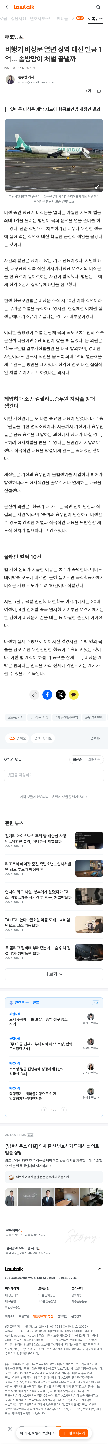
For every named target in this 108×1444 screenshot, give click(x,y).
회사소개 (10, 1316)
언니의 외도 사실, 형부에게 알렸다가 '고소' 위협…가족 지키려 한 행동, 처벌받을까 (38, 895)
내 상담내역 (11, 1295)
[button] (97, 187)
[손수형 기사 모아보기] (10, 80)
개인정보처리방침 (43, 1316)
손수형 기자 (26, 77)
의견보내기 (94, 738)
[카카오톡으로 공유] (74, 695)
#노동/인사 (15, 717)
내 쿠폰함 (10, 1301)
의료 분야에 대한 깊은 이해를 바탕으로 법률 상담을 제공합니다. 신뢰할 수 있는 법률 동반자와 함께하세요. (53, 1163)
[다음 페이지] (64, 1110)
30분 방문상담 (47, 1301)
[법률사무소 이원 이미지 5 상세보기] (91, 1197)
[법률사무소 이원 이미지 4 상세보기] (67, 1197)
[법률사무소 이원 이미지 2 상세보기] (30, 1197)
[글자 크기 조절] (89, 91)
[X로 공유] (61, 695)
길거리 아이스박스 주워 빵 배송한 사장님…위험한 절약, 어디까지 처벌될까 (35, 839)
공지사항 (77, 1295)
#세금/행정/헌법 (67, 717)
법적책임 (62, 1316)
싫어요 (47, 738)
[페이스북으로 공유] (47, 695)
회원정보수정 (12, 1307)
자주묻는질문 (79, 1301)
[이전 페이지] (44, 1110)
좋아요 (21, 738)
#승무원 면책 (94, 717)
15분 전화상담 (46, 1295)
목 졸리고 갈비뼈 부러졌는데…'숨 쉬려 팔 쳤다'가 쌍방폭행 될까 (38, 951)
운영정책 (76, 1316)
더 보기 (51, 974)
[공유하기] (99, 91)
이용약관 (24, 1316)
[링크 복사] (34, 695)
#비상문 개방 (39, 717)
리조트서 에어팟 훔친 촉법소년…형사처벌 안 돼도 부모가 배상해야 (38, 867)
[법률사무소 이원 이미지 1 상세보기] (11, 1197)
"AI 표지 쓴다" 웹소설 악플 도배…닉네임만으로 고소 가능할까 (37, 923)
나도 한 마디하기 (73, 1433)
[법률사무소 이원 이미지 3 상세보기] (48, 1197)
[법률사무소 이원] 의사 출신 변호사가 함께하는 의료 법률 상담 (52, 1149)
